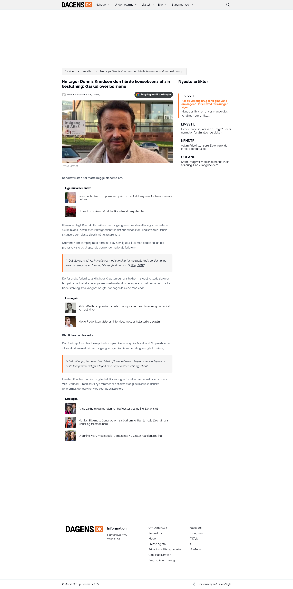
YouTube (195, 549)
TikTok (194, 538)
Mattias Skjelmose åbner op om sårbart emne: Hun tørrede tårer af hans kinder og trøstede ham (124, 422)
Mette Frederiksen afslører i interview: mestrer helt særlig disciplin (119, 321)
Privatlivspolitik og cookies (165, 549)
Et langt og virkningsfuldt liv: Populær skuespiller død (112, 211)
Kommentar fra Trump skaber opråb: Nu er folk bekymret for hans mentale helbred (125, 198)
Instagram (196, 533)
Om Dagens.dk (158, 527)
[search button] (227, 4)
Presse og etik (157, 544)
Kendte (87, 71)
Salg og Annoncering (162, 560)
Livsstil (146, 4)
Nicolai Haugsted (76, 94)
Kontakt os (155, 533)
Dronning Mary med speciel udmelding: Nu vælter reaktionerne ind (120, 435)
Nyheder (101, 4)
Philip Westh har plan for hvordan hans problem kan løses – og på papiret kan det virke (124, 308)
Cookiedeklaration (160, 554)
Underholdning (124, 4)
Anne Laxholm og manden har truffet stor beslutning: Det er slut (118, 408)
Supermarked (180, 4)
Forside (69, 71)
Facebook (196, 527)
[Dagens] (77, 4)
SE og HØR (137, 265)
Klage (152, 538)
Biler (161, 4)
